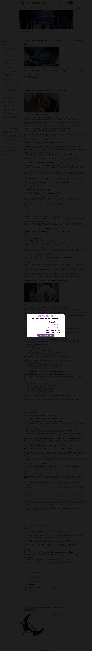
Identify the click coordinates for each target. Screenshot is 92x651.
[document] (46, 325)
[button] (64, 315)
